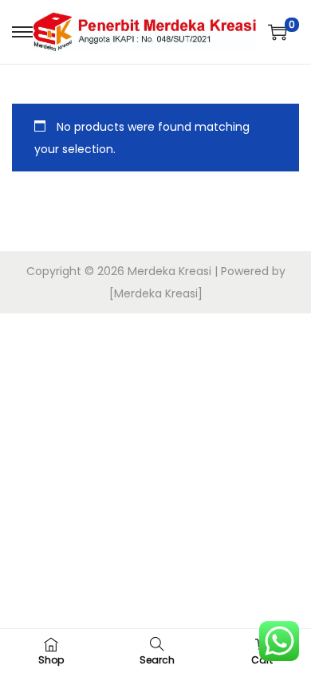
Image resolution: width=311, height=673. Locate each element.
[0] (277, 31)
